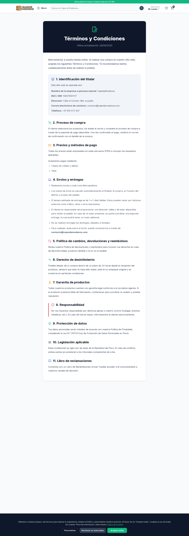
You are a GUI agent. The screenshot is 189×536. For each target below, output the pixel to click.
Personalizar (70, 530)
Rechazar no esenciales (93, 530)
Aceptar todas (117, 530)
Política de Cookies (115, 524)
